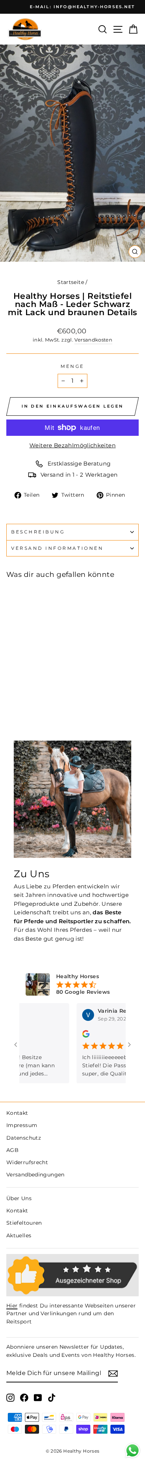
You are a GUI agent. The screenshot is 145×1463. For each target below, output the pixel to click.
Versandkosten (93, 340)
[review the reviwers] (73, 1035)
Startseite (70, 282)
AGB (12, 1150)
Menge (72, 366)
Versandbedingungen (35, 1175)
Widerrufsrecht (27, 1162)
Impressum (21, 1125)
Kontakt (17, 1113)
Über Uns (19, 1198)
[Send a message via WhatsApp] (132, 1450)
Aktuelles (18, 1235)
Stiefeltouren (24, 1223)
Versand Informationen (57, 548)
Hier (11, 1306)
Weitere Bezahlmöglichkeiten (72, 445)
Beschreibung (38, 532)
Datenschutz (23, 1138)
